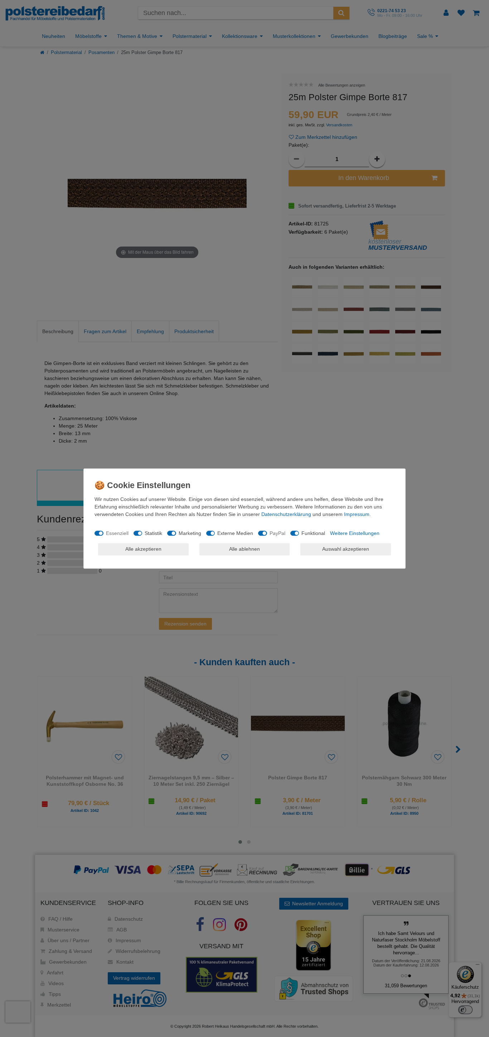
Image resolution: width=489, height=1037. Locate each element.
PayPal (277, 533)
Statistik (153, 533)
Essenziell (117, 533)
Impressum (356, 514)
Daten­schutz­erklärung (286, 514)
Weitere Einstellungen (354, 533)
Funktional (313, 533)
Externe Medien (235, 533)
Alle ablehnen (244, 549)
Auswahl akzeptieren (345, 549)
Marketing (190, 533)
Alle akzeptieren (143, 549)
